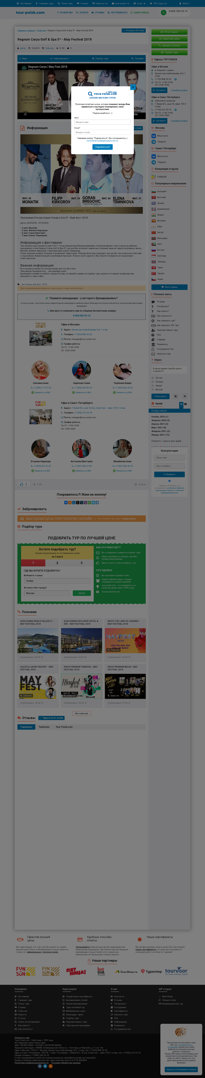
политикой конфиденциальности (102, 140)
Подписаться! (102, 147)
